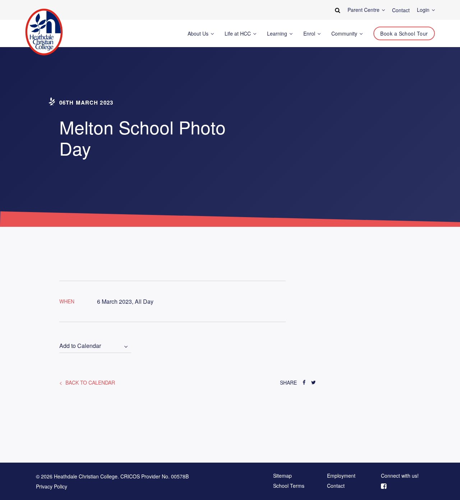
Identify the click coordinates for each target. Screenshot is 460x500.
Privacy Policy (51, 486)
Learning (278, 33)
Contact (336, 486)
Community (345, 33)
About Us (199, 33)
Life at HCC (238, 33)
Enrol (310, 33)
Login (424, 10)
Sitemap (282, 476)
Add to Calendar (80, 346)
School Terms (288, 486)
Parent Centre (364, 10)
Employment (341, 476)
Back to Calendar (89, 382)
